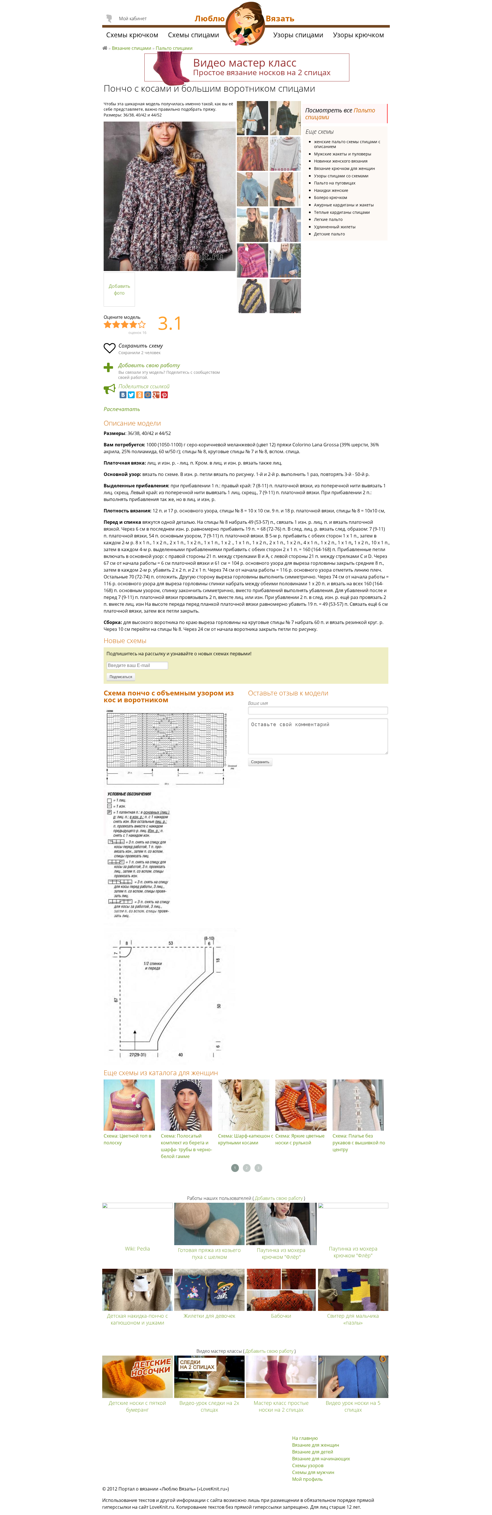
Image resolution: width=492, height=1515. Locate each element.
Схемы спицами (193, 34)
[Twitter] (131, 394)
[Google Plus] (156, 394)
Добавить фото (119, 289)
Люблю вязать (104, 47)
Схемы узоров (307, 1465)
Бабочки (281, 1315)
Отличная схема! (142, 325)
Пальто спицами (174, 48)
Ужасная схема (108, 325)
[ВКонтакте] (123, 394)
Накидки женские (331, 190)
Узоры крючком (358, 34)
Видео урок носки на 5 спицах (353, 1406)
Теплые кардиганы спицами (342, 212)
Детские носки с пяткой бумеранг (137, 1406)
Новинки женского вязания (341, 161)
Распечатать (122, 409)
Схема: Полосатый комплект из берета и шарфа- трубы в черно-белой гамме (186, 1146)
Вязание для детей (312, 1452)
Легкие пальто (328, 219)
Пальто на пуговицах (334, 183)
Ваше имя (258, 703)
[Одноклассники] (139, 394)
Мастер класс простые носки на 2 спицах (281, 1406)
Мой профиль (307, 1479)
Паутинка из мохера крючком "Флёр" (281, 1253)
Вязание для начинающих (321, 1459)
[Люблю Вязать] (245, 24)
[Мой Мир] (147, 394)
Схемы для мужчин (313, 1472)
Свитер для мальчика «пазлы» (353, 1319)
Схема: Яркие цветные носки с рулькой (300, 1139)
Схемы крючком (132, 34)
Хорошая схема (133, 325)
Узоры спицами (298, 34)
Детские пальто (329, 234)
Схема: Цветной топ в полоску (127, 1139)
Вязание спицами (131, 48)
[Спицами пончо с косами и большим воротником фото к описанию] (170, 196)
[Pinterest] (164, 394)
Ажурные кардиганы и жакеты (344, 205)
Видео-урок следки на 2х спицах (209, 1406)
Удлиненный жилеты (335, 226)
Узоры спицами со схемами (341, 175)
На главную (305, 1438)
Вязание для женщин (315, 1445)
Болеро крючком (330, 197)
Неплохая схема (116, 325)
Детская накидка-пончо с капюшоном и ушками (137, 1319)
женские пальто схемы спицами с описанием (347, 144)
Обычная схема (125, 325)
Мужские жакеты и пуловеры (342, 154)
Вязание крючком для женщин (344, 168)
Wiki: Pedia (137, 1248)
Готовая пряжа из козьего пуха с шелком (209, 1253)
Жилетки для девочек (209, 1315)
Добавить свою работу (149, 365)
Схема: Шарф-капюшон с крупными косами (245, 1139)
